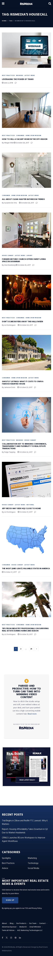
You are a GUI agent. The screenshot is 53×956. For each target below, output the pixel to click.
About (4, 923)
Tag (11, 21)
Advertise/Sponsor (9, 926)
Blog (11, 923)
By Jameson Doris (8, 387)
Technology (33, 863)
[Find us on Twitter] (7, 938)
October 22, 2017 (25, 452)
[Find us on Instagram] (11, 938)
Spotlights (6, 858)
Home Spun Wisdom (33, 135)
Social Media (33, 868)
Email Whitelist (35, 926)
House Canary (8, 255)
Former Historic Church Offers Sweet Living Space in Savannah (24, 260)
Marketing (32, 858)
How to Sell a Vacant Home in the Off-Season (24, 139)
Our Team (32, 923)
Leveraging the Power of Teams (17, 79)
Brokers (19, 75)
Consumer (20, 135)
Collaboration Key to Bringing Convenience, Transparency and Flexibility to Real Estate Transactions (24, 446)
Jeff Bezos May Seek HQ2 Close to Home (21, 508)
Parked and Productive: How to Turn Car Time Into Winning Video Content (26, 692)
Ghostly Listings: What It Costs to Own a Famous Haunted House (22, 382)
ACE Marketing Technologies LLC (29, 930)
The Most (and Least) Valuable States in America (26, 568)
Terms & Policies (8, 930)
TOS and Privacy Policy (33, 908)
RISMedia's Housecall (25, 21)
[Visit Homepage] (26, 3)
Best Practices (8, 75)
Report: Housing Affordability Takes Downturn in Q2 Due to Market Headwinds (25, 830)
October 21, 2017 (25, 512)
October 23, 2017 (25, 387)
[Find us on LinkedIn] (20, 938)
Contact (42, 923)
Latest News (29, 75)
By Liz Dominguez (9, 325)
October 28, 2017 (22, 142)
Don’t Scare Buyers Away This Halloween (22, 321)
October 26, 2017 (27, 202)
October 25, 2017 (24, 265)
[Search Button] (49, 4)
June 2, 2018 (8, 82)
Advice (5, 868)
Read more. (32, 714)
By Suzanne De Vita (9, 202)
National (30, 504)
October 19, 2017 (26, 634)
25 (31, 649)
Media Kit (23, 926)
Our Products (21, 923)
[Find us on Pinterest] (15, 938)
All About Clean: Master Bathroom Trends (23, 199)
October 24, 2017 (26, 325)
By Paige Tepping (8, 452)
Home (4, 21)
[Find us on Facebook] (2, 938)
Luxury (29, 255)
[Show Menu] (3, 4)
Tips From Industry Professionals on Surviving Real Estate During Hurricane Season (25, 629)
